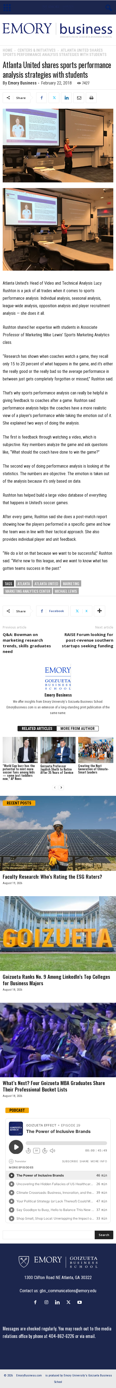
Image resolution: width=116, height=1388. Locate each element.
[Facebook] (41, 97)
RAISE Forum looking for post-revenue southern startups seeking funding (87, 640)
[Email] (78, 97)
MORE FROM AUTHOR (77, 728)
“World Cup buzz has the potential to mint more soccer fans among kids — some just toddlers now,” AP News (19, 772)
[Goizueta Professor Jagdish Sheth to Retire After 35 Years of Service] (58, 750)
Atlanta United (46, 583)
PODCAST (17, 1110)
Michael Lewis (66, 591)
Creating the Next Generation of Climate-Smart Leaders (93, 769)
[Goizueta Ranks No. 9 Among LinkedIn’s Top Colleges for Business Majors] (58, 933)
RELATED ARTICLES (37, 728)
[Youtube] (80, 1302)
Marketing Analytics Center (27, 591)
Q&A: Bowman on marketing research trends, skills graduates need (27, 643)
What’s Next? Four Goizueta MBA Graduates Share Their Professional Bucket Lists (54, 1086)
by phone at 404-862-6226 (51, 1336)
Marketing (71, 583)
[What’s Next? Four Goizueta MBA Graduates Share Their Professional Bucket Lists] (58, 1040)
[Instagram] (47, 1302)
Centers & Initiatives (37, 50)
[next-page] (61, 787)
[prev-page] (54, 787)
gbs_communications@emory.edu (68, 1290)
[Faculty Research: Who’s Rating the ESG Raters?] (58, 833)
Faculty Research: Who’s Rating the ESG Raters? (52, 876)
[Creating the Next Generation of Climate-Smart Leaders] (95, 750)
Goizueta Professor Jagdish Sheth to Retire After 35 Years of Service (56, 769)
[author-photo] (58, 677)
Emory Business (22, 83)
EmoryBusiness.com (29, 1375)
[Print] (91, 97)
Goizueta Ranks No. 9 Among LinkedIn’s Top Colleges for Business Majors (56, 980)
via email (87, 1336)
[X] (54, 97)
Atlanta (24, 583)
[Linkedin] (66, 97)
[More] (99, 611)
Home (7, 50)
